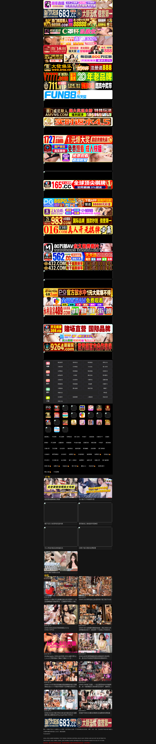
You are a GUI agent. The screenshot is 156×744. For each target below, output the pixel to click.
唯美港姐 (90, 371)
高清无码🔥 (92, 466)
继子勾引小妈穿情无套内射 (54, 524)
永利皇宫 (63, 454)
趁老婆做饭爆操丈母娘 (52, 499)
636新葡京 (81, 454)
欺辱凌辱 (60, 375)
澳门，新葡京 (73, 460)
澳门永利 (77, 437)
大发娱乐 (47, 454)
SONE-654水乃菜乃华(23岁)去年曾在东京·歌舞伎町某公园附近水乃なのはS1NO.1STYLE (61, 714)
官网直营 (69, 437)
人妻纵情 (90, 397)
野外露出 (105, 375)
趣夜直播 (77, 448)
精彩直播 (93, 442)
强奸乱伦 (75, 362)
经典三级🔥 (47, 466)
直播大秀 (97, 460)
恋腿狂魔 (105, 379)
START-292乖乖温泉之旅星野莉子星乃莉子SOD (95, 599)
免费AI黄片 (101, 466)
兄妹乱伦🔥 (66, 466)
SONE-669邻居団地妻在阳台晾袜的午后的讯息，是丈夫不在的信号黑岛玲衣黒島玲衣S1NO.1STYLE (94, 658)
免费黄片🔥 (98, 454)
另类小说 (60, 401)
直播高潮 (86, 442)
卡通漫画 (60, 388)
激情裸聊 (89, 454)
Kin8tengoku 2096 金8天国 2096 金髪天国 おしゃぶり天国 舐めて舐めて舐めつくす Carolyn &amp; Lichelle (61, 658)
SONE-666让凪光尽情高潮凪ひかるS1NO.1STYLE (57, 629)
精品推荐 (60, 362)
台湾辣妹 (60, 371)
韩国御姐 (75, 371)
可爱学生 (90, 379)
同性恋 (105, 392)
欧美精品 (90, 362)
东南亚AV (105, 371)
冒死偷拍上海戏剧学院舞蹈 (88, 524)
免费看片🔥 (72, 454)
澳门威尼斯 (105, 460)
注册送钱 (91, 437)
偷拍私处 (70, 448)
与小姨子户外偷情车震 (86, 499)
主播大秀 (47, 448)
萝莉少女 (105, 362)
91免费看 (56, 472)
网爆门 (105, 388)
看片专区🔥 (75, 466)
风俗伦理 (105, 397)
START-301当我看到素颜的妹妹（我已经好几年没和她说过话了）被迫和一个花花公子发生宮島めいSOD (95, 630)
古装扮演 (60, 379)
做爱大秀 (89, 460)
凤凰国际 (69, 442)
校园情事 (75, 397)
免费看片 (81, 460)
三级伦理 (60, 366)
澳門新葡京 (55, 454)
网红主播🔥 (47, 472)
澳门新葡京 (101, 448)
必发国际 (93, 448)
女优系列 (75, 379)
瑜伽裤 (90, 384)
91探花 (75, 375)
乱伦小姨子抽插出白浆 (52, 572)
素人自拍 (105, 366)
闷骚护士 (105, 384)
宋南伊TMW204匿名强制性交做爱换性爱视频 (94, 713)
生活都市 (60, 397)
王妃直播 (54, 448)
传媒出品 (60, 392)
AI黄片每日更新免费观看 (87, 548)
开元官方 (47, 460)
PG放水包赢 (77, 442)
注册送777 (100, 437)
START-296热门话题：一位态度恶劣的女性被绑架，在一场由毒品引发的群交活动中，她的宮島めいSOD (95, 686)
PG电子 (84, 437)
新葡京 (46, 442)
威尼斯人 (47, 437)
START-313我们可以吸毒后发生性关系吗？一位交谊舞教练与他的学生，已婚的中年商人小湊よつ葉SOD (61, 601)
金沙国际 (63, 460)
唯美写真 (90, 388)
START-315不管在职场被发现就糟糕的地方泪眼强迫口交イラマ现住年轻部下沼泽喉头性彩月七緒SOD (61, 686)
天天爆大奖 (55, 460)
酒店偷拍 (108, 442)
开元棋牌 (61, 437)
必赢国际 (61, 442)
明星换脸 (75, 384)
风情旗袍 (60, 384)
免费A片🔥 (57, 466)
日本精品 (75, 366)
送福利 (107, 437)
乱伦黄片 (62, 448)
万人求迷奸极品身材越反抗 (54, 548)
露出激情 (75, 388)
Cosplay (90, 366)
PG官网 (54, 437)
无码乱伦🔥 (107, 454)
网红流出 (90, 375)
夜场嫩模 (85, 448)
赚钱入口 (83, 466)
